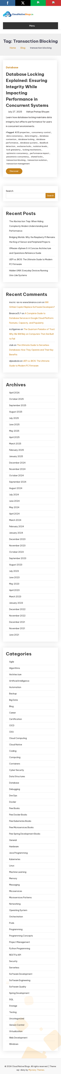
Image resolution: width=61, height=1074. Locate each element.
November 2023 (17, 545)
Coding (12, 751)
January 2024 (16, 533)
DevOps (13, 795)
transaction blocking (15, 160)
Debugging (14, 789)
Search (9, 191)
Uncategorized (16, 1018)
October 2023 (16, 552)
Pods (11, 923)
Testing (13, 1012)
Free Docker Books (18, 814)
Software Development (20, 974)
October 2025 (16, 399)
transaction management (18, 163)
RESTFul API (15, 955)
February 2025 (16, 450)
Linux (11, 865)
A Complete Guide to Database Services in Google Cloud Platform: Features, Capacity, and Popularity (31, 318)
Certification (15, 719)
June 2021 (14, 634)
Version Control (16, 1025)
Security (13, 961)
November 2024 (17, 469)
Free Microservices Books (21, 827)
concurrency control (41, 132)
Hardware (14, 846)
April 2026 (14, 392)
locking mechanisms (32, 149)
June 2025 (14, 424)
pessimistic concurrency (17, 156)
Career (12, 712)
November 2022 (17, 615)
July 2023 (14, 571)
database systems (29, 143)
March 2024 (15, 520)
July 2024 (14, 494)
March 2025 (15, 443)
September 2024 (17, 482)
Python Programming (19, 948)
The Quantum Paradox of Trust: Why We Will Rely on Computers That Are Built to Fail (32, 334)
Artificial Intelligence (19, 681)
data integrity (31, 136)
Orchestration (16, 916)
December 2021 (17, 622)
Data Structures (17, 776)
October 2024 (16, 475)
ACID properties (22, 132)
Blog (11, 706)
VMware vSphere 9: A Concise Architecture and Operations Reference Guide (30, 250)
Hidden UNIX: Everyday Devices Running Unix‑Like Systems (28, 273)
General (13, 840)
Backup (13, 693)
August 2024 (15, 488)
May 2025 (14, 431)
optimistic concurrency (17, 153)
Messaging (14, 884)
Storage (13, 1006)
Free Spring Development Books (24, 833)
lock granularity (13, 149)
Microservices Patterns (20, 897)
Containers (14, 763)
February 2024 (16, 526)
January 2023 (16, 603)
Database (12, 67)
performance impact (39, 153)
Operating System (18, 910)
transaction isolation (37, 160)
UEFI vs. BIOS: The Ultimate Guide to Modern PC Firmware (30, 262)
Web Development (18, 1037)
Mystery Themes (36, 1070)
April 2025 (14, 437)
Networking (15, 904)
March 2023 (15, 596)
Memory (13, 878)
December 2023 (17, 539)
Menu (32, 25)
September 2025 (17, 405)
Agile (11, 661)
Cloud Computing (18, 738)
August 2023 (15, 564)
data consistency (14, 136)
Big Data (13, 700)
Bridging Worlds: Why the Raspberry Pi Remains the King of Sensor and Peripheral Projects (32, 239)
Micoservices (15, 891)
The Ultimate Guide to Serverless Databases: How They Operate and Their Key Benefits (31, 350)
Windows (13, 1044)
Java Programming (18, 853)
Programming (16, 929)
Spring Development (19, 993)
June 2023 (14, 577)
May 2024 (14, 507)
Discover (14, 171)
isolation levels (40, 146)
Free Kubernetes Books (20, 821)
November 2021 (17, 628)
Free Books (14, 808)
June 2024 (14, 501)
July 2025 (14, 418)
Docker (12, 802)
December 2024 (17, 462)
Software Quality (17, 986)
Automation (15, 687)
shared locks (37, 156)
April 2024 (14, 513)
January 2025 (16, 456)
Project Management (19, 942)
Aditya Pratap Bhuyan (37, 111)
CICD (11, 725)
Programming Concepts (21, 935)
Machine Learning (17, 872)
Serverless (14, 967)
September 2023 (17, 558)
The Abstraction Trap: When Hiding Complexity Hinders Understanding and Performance (28, 226)
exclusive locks (24, 146)
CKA (11, 732)
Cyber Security (16, 770)
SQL (11, 999)
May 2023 (14, 583)
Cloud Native (15, 744)
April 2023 (14, 590)
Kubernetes (14, 859)
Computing (14, 757)
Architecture (15, 674)
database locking (26, 139)
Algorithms (14, 668)
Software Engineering (19, 980)
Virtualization (16, 1031)
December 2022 (17, 609)
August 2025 (15, 411)
